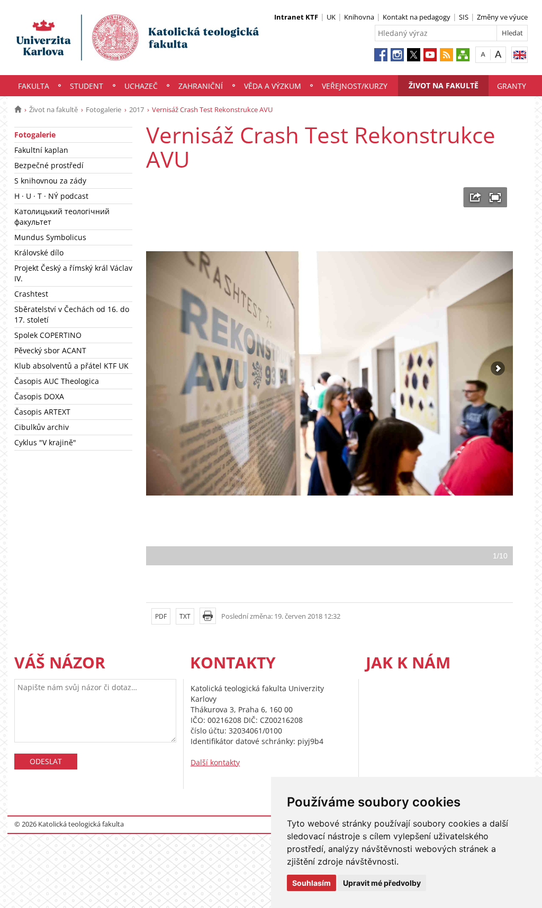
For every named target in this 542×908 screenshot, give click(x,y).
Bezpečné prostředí (49, 165)
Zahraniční (200, 86)
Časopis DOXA (39, 396)
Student (86, 86)
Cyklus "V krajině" (45, 442)
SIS (463, 17)
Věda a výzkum (272, 86)
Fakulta (33, 86)
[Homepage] (17, 109)
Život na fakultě (443, 85)
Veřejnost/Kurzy (354, 86)
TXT (185, 616)
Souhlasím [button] (311, 882)
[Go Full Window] (495, 197)
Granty (511, 86)
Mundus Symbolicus (50, 237)
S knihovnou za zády (50, 181)
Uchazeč (141, 86)
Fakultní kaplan (41, 150)
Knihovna (359, 17)
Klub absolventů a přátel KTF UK (71, 366)
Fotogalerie (103, 109)
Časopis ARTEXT (42, 412)
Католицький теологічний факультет (62, 216)
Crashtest (31, 294)
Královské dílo (39, 252)
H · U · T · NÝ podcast (51, 196)
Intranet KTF (296, 17)
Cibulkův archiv (41, 427)
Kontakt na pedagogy (416, 17)
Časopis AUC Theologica (56, 381)
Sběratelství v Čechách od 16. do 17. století (71, 314)
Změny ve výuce (502, 17)
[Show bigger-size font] (498, 54)
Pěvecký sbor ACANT (50, 350)
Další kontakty (215, 762)
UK (331, 17)
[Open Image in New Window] (475, 197)
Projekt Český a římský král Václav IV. (73, 273)
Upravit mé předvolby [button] (382, 882)
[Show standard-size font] (483, 54)
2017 (136, 109)
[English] (519, 55)
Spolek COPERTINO (48, 335)
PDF (161, 616)
